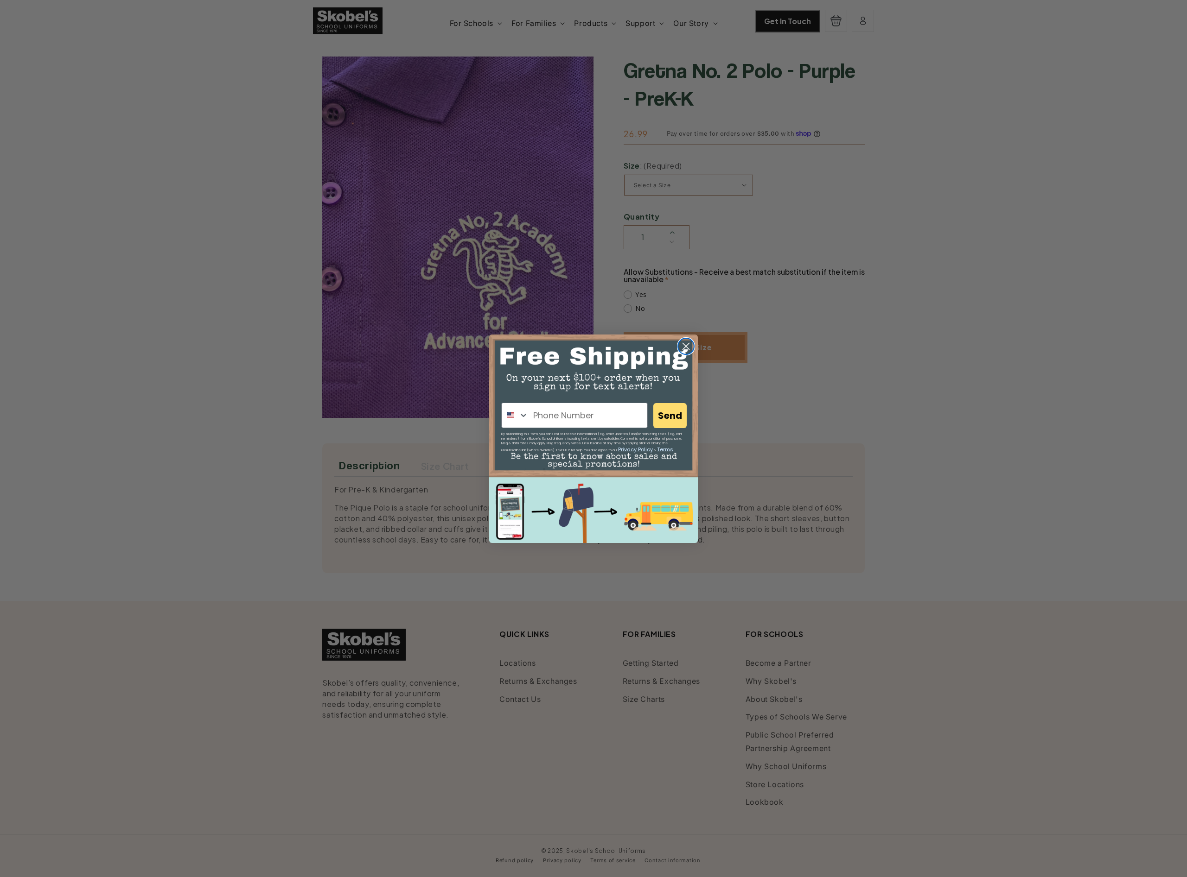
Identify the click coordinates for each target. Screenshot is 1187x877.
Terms (665, 449)
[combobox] (515, 415)
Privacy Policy (635, 449)
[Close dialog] (686, 346)
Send (670, 415)
